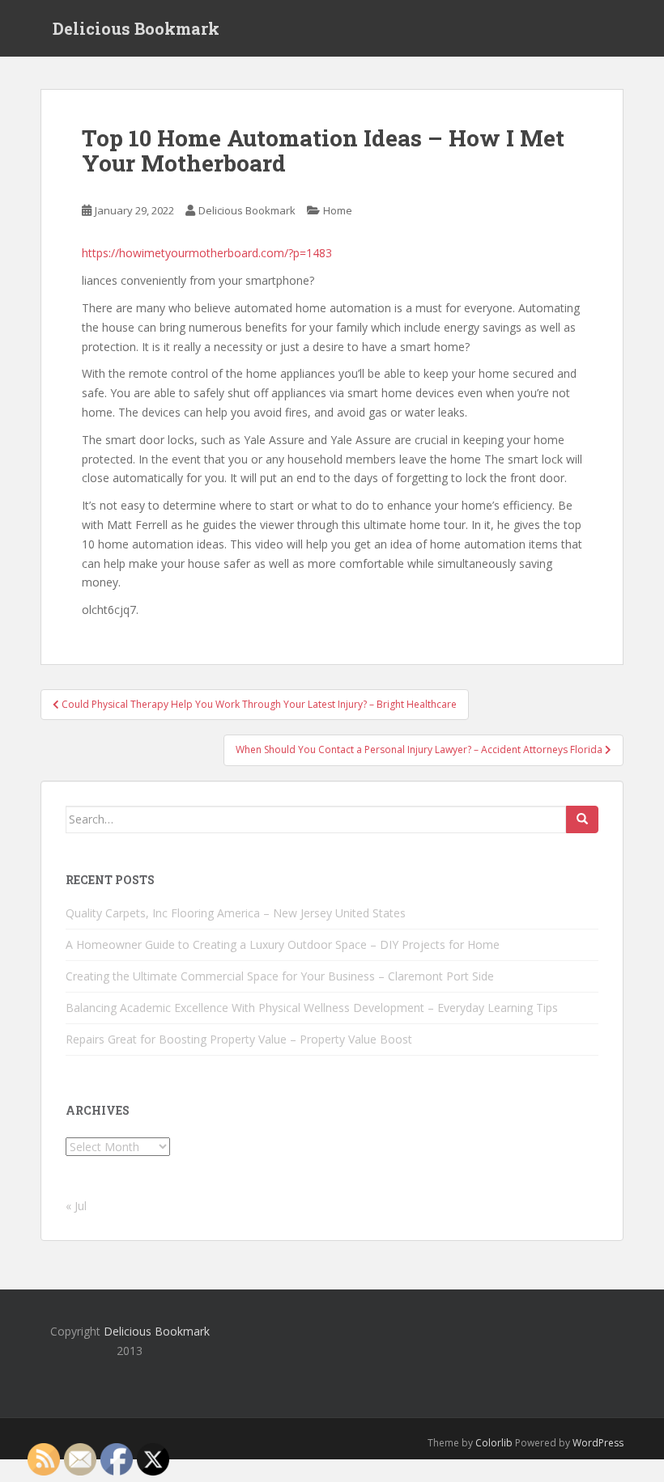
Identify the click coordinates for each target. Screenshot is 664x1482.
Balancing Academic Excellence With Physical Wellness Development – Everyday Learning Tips (312, 1007)
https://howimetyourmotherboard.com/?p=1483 (207, 252)
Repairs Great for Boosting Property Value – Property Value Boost (239, 1039)
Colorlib (494, 1443)
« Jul (76, 1205)
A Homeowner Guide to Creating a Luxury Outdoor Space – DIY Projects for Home (283, 944)
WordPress (598, 1443)
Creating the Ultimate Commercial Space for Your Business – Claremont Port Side (280, 976)
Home (337, 210)
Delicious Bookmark (136, 28)
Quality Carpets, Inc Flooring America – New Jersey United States (236, 913)
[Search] (582, 819)
